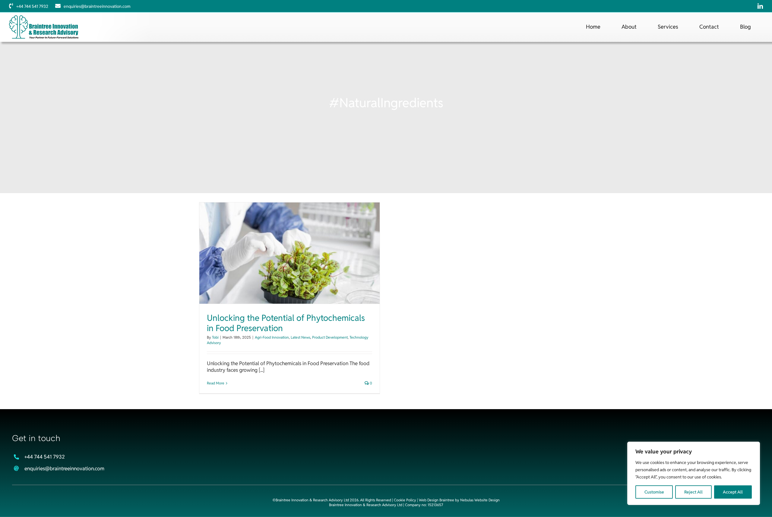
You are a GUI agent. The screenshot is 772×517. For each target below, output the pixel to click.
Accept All (733, 492)
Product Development (330, 337)
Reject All (693, 492)
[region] (693, 473)
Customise (654, 492)
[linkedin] (760, 6)
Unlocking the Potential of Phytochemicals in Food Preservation (286, 323)
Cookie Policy (405, 500)
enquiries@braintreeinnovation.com (97, 6)
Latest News (300, 337)
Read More (215, 383)
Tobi (215, 337)
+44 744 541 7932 (32, 6)
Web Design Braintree (436, 500)
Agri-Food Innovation (272, 337)
